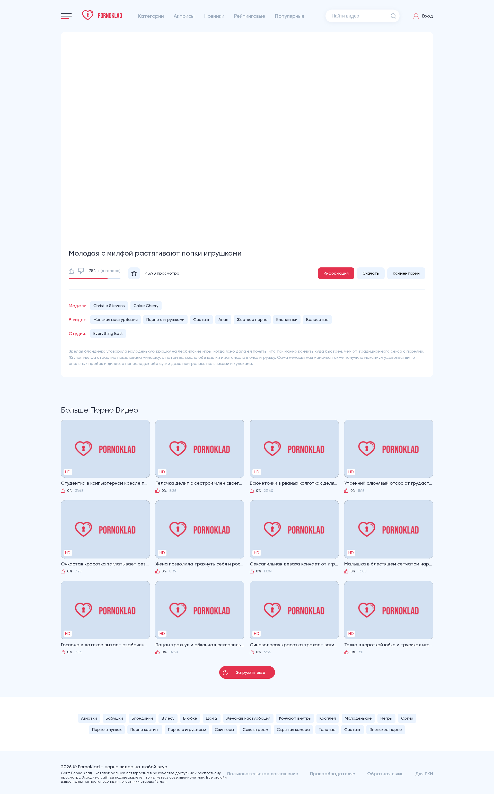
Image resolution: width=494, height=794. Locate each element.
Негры (386, 718)
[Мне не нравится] (81, 270)
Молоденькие (358, 718)
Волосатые (317, 319)
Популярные (290, 16)
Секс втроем (255, 729)
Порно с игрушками (165, 319)
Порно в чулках (107, 729)
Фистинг (201, 319)
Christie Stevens (109, 305)
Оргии (407, 718)
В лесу (168, 718)
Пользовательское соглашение (262, 773)
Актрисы (184, 16)
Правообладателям (332, 773)
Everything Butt (108, 333)
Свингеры (224, 729)
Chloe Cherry (146, 305)
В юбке (190, 718)
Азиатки (89, 718)
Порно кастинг (144, 729)
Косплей (328, 718)
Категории (151, 16)
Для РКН (424, 773)
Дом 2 (211, 718)
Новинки (214, 16)
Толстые (327, 729)
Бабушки (114, 718)
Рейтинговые (249, 16)
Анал (223, 319)
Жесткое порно (252, 319)
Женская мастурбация (115, 319)
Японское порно (385, 729)
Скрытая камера (293, 729)
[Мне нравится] (71, 270)
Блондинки (286, 319)
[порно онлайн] (102, 15)
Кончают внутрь (295, 718)
